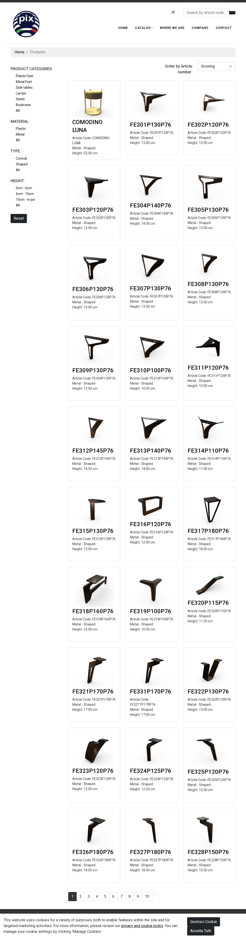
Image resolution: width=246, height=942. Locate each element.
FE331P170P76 (150, 691)
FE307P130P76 (150, 288)
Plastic (21, 129)
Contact (224, 28)
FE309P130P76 (93, 370)
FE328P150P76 (208, 852)
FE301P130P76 (150, 124)
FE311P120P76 (208, 367)
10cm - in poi (25, 199)
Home (123, 28)
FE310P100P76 (150, 370)
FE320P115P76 (208, 602)
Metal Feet (24, 82)
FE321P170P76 (93, 691)
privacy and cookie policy (142, 925)
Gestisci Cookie (203, 921)
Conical (21, 158)
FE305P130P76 (208, 209)
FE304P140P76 (150, 205)
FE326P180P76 (93, 852)
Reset (19, 218)
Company (200, 28)
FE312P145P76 (93, 450)
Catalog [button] (143, 28)
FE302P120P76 (208, 124)
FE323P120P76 (93, 770)
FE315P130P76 (93, 531)
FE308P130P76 (208, 284)
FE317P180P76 (208, 531)
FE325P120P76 (208, 771)
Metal (20, 134)
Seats (20, 99)
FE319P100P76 (150, 611)
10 (147, 896)
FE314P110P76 (208, 450)
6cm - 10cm (25, 194)
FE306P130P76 (93, 289)
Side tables (24, 87)
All (18, 110)
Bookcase (23, 105)
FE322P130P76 (208, 691)
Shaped (22, 164)
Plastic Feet (24, 76)
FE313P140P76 (150, 450)
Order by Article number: (178, 69)
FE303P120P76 (93, 209)
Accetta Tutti (200, 931)
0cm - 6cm (24, 188)
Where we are (172, 28)
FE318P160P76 (93, 611)
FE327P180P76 (150, 852)
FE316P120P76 (150, 524)
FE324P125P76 (150, 770)
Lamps (21, 93)
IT (173, 12)
